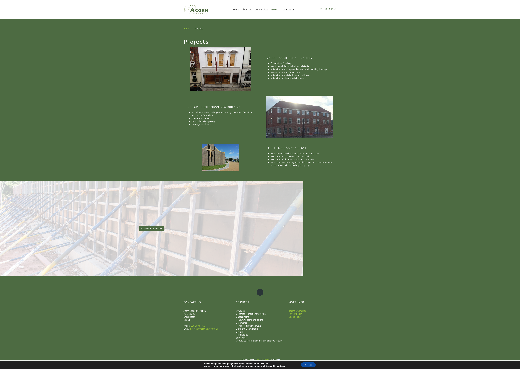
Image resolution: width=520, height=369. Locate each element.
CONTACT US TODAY (151, 228)
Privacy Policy (295, 314)
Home (235, 9)
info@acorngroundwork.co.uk (204, 329)
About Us (247, 9)
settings (280, 366)
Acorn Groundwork (262, 360)
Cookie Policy (295, 317)
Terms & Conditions (298, 311)
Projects (275, 9)
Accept (308, 365)
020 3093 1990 (198, 326)
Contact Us (288, 9)
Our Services (261, 9)
